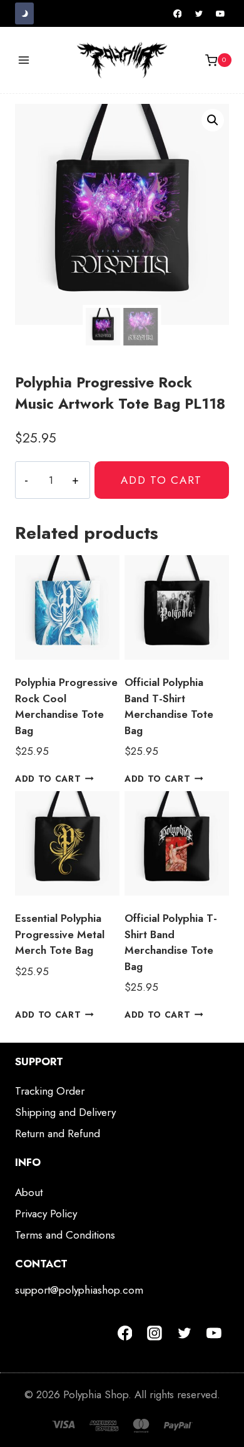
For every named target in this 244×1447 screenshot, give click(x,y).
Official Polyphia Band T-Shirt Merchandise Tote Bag (169, 706)
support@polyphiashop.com (79, 1289)
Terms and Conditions (65, 1234)
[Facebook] (177, 14)
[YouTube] (220, 14)
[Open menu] (24, 60)
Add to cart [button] (48, 778)
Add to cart (161, 480)
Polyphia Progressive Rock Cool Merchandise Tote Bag (66, 706)
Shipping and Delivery (65, 1112)
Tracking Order (49, 1090)
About (29, 1192)
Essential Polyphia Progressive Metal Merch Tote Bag (59, 934)
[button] (212, 120)
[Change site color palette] (24, 13)
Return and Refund (57, 1133)
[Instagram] (155, 1333)
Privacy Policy (46, 1213)
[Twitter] (199, 14)
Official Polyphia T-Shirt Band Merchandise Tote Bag (171, 942)
